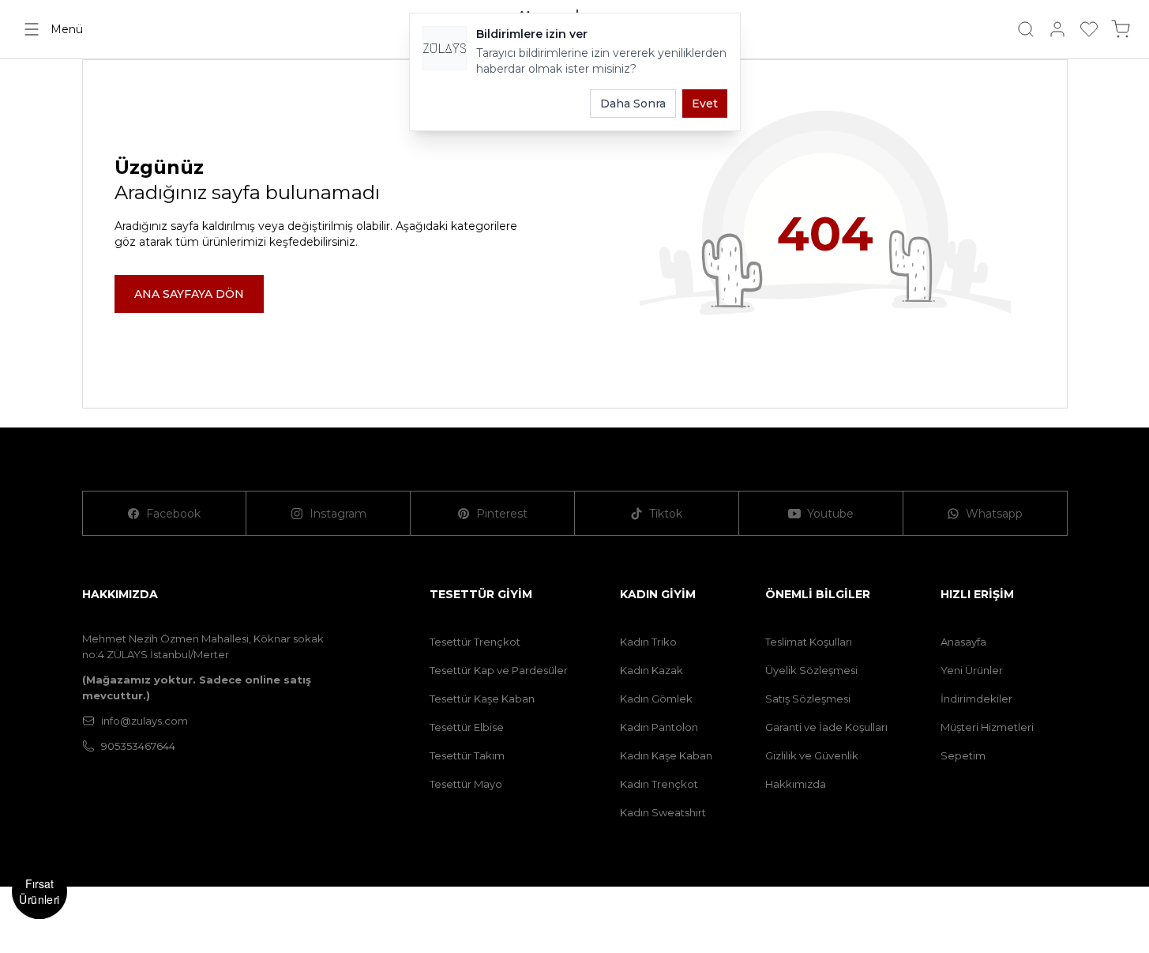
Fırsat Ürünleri (39, 891)
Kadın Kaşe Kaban (666, 755)
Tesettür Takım (467, 755)
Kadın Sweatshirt (663, 812)
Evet (705, 103)
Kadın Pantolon (659, 727)
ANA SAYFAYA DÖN (189, 294)
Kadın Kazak (651, 670)
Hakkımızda (795, 784)
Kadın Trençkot (659, 784)
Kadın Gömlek (656, 698)
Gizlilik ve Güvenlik (811, 755)
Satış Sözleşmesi (807, 698)
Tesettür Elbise (467, 727)
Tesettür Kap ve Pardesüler (499, 670)
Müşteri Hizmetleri (987, 727)
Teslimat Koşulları (808, 641)
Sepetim (963, 755)
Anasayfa (963, 641)
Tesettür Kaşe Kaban (482, 698)
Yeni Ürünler (972, 670)
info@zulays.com (144, 720)
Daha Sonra (633, 103)
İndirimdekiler (976, 698)
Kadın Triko (648, 641)
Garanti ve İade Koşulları (826, 727)
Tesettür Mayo (466, 784)
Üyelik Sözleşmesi (811, 670)
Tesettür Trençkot (475, 641)
